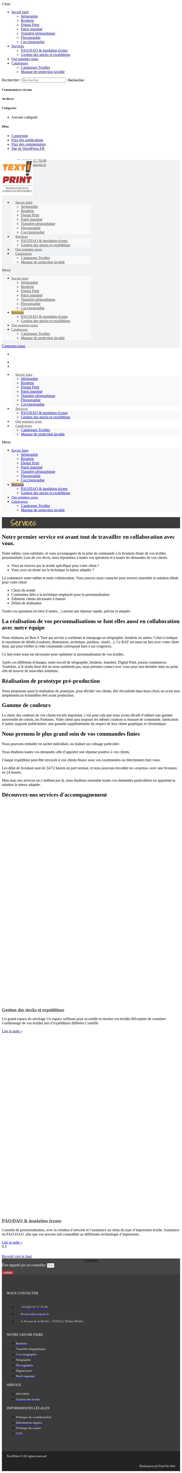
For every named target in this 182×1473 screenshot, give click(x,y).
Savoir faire (20, 12)
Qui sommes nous (24, 59)
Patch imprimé (31, 29)
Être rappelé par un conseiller (24, 1265)
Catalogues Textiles (35, 67)
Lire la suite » (12, 1031)
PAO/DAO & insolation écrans (44, 50)
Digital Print (30, 25)
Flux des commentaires (28, 144)
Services (17, 46)
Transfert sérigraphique (38, 33)
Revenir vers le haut (17, 1256)
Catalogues (19, 63)
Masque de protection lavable (43, 72)
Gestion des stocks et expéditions (45, 55)
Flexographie (31, 38)
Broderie (27, 20)
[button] (46, 270)
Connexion (19, 136)
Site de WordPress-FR (28, 148)
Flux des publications (27, 140)
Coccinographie (33, 42)
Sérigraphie (29, 16)
